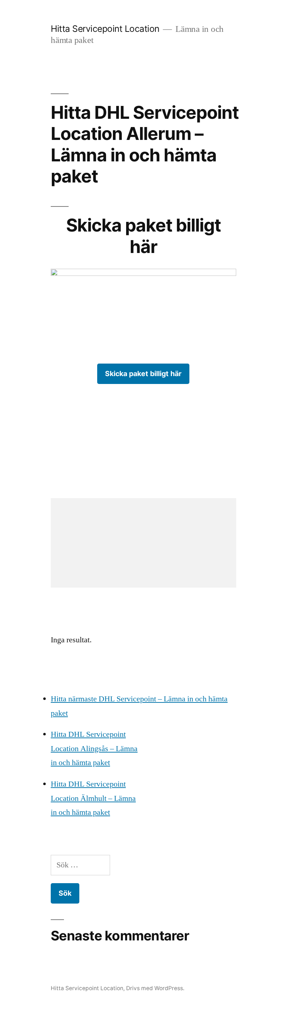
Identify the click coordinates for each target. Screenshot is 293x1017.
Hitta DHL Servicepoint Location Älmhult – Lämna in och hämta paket (93, 798)
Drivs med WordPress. (155, 988)
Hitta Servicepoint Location (105, 28)
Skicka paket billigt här (143, 373)
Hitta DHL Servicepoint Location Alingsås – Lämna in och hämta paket (94, 748)
